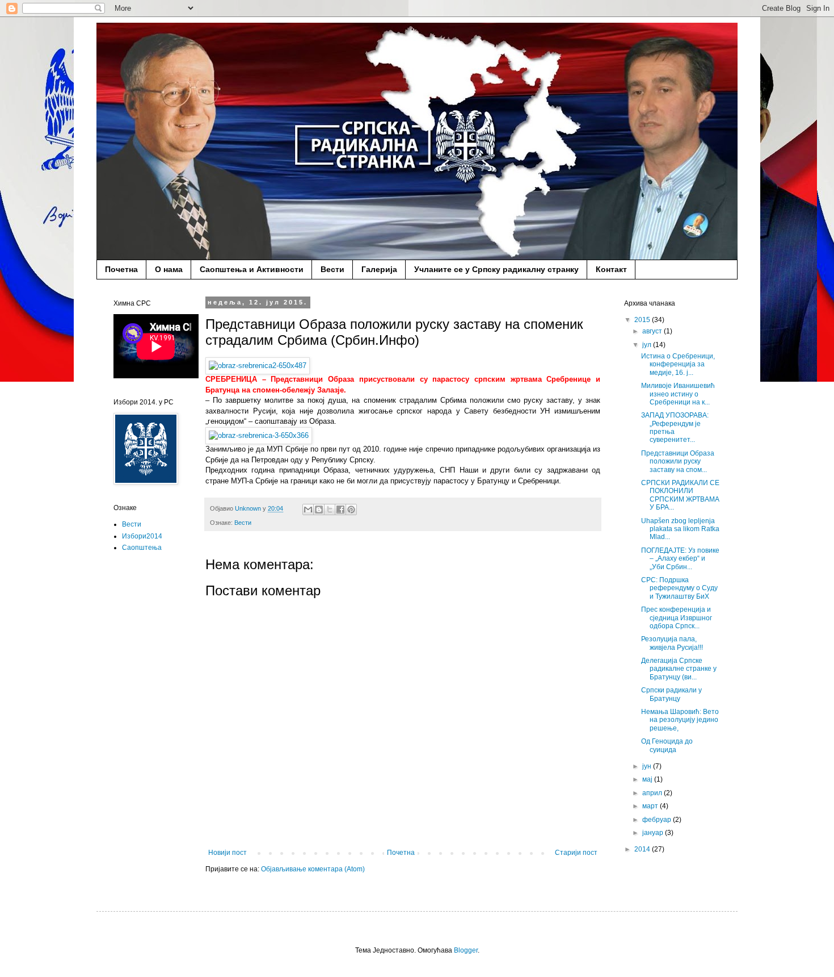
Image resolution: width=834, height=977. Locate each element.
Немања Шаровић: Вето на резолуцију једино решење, (680, 720)
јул (647, 345)
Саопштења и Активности (252, 269)
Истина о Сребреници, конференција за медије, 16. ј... (678, 364)
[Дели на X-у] (329, 509)
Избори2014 (142, 536)
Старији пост (576, 853)
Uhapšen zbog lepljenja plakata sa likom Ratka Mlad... (680, 529)
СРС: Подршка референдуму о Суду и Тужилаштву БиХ (679, 588)
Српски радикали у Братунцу (671, 694)
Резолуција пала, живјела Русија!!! (672, 643)
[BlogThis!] (319, 509)
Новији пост (227, 853)
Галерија (379, 269)
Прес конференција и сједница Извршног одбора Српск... (676, 618)
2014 (643, 849)
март (651, 806)
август (653, 331)
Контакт (611, 269)
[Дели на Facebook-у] (340, 509)
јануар (653, 833)
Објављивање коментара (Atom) (313, 869)
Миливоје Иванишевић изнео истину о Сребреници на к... (678, 394)
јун (647, 766)
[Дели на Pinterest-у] (351, 509)
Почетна (121, 269)
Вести (332, 269)
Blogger (466, 950)
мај (648, 779)
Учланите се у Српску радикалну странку (496, 269)
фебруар (657, 820)
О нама (169, 269)
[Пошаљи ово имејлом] (308, 509)
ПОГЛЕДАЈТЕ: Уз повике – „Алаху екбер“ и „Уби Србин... (680, 558)
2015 (643, 320)
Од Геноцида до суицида (667, 745)
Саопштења (142, 548)
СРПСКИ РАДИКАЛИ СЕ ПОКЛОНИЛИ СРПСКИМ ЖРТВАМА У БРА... (680, 495)
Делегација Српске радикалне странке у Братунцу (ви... (679, 669)
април (653, 793)
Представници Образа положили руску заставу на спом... (677, 461)
